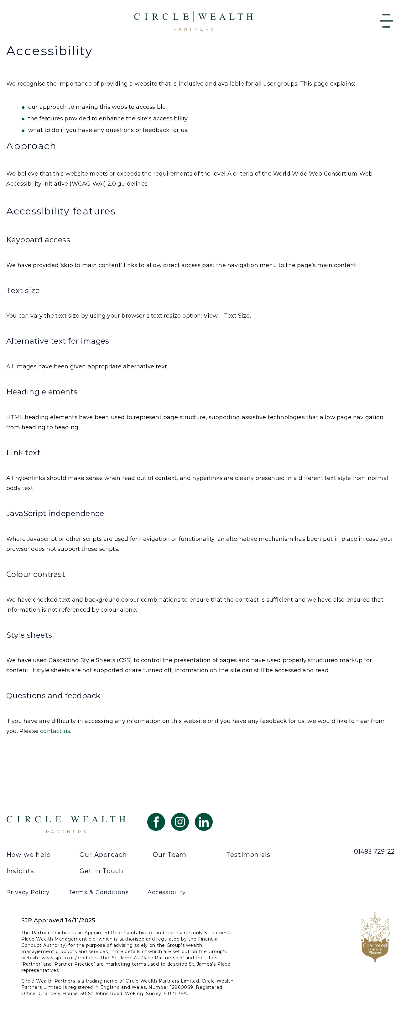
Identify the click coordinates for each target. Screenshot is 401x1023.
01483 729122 (374, 851)
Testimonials (248, 854)
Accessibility (167, 892)
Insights (20, 871)
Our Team (170, 854)
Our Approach (103, 854)
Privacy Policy (27, 892)
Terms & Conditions (98, 892)
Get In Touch (101, 871)
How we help (28, 854)
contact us (55, 731)
